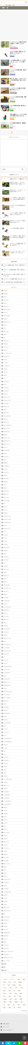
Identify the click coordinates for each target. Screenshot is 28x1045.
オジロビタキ (6, 450)
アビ (4, 337)
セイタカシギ (6, 679)
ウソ (4, 378)
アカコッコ (6, 306)
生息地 (5, 999)
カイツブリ (6, 456)
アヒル (4, 334)
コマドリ (5, 613)
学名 (22, 987)
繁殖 (11, 1001)
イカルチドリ (6, 356)
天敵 (11, 987)
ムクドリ (5, 898)
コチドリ (5, 594)
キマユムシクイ (7, 516)
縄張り (5, 1001)
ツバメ (4, 735)
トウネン (5, 748)
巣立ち (5, 993)
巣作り (19, 990)
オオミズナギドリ (7, 425)
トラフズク (6, 760)
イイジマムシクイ (7, 353)
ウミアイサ (6, 381)
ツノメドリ (6, 732)
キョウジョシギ (7, 519)
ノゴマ (4, 769)
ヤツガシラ (6, 920)
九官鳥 (4, 964)
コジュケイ (12, 101)
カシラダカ (6, 466)
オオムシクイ (6, 428)
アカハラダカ (6, 315)
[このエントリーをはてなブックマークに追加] (14, 1043)
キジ (11, 127)
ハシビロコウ (6, 798)
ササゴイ (5, 635)
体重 (19, 979)
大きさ (5, 987)
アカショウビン (7, 309)
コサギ (4, 582)
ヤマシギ (5, 929)
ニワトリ (5, 766)
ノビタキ (5, 776)
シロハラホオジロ (7, 666)
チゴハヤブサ (6, 713)
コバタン (5, 603)
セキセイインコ (7, 682)
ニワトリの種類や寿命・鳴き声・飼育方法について (14, 265)
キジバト (5, 506)
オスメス (12, 979)
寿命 (10, 990)
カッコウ (5, 469)
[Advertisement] (14, 26)
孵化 (5, 990)
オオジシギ (6, 412)
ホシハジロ (6, 857)
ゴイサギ (5, 625)
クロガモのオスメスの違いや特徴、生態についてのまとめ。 (14, 275)
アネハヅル (6, 331)
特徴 (20, 996)
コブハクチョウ (7, 607)
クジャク (5, 538)
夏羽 (20, 985)
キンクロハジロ (7, 522)
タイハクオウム (7, 697)
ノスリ (4, 773)
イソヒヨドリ (6, 365)
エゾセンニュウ (7, 400)
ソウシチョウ (6, 694)
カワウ (4, 484)
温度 (10, 996)
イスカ (4, 359)
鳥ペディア (5, 2)
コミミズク (12, 74)
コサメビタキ (6, 585)
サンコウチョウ (7, 644)
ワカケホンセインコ (8, 957)
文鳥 (4, 967)
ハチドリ (5, 810)
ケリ (4, 563)
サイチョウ (6, 632)
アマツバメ (6, 347)
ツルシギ (5, 744)
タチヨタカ (6, 707)
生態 (11, 999)
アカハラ (5, 312)
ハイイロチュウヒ (7, 779)
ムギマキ (5, 895)
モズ (4, 913)
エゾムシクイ (6, 406)
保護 (24, 979)
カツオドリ (6, 472)
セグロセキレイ (7, 685)
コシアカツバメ (13, 92)
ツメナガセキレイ (7, 738)
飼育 (10, 1007)
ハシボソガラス (7, 804)
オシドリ (5, 447)
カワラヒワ (6, 491)
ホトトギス (6, 860)
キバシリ (5, 509)
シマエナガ (6, 654)
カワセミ (5, 488)
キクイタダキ (6, 500)
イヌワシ (5, 369)
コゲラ (4, 578)
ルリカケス (6, 948)
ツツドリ (5, 729)
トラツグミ (6, 757)
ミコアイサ (6, 882)
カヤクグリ (6, 478)
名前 (9, 985)
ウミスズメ (6, 391)
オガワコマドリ (7, 441)
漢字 (15, 996)
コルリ (4, 622)
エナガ (4, 409)
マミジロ (5, 876)
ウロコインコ (6, 397)
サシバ (4, 641)
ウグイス (5, 372)
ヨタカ (4, 942)
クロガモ (5, 550)
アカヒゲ (5, 318)
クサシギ (5, 535)
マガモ (4, 866)
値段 (5, 982)
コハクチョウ (6, 600)
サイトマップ (6, 1026)
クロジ (4, 553)
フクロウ (5, 838)
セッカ (4, 688)
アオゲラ (5, 290)
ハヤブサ (5, 813)
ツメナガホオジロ (7, 741)
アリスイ (5, 350)
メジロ (4, 904)
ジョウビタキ (6, 672)
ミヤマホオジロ (7, 892)
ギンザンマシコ (7, 528)
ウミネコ (5, 394)
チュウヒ (5, 719)
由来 (16, 999)
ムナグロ (5, 901)
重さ (19, 1004)
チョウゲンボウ (7, 722)
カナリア (5, 475)
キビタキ (5, 513)
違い (14, 1004)
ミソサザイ (6, 888)
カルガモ (12, 84)
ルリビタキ (6, 954)
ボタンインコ (6, 863)
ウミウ (4, 384)
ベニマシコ (6, 848)
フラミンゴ (6, 841)
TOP (3, 5)
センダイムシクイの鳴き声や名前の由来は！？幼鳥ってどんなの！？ (18, 43)
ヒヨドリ (12, 56)
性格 (16, 993)
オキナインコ (6, 444)
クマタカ (5, 544)
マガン (4, 870)
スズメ (4, 675)
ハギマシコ (6, 785)
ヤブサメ (5, 923)
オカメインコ (6, 437)
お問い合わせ (6, 1023)
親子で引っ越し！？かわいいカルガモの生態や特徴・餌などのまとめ (18, 80)
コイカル (5, 566)
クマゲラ (5, 541)
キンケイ (5, 525)
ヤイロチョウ (6, 917)
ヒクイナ (5, 820)
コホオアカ (6, 610)
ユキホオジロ (6, 932)
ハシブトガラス (7, 801)
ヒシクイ (5, 823)
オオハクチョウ (7, 416)
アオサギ (5, 293)
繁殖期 (16, 1001)
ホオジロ (5, 854)
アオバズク (6, 300)
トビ (11, 66)
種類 (21, 999)
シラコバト (6, 660)
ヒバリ (4, 826)
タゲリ (4, 704)
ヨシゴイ (5, 939)
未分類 (4, 970)
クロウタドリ (6, 547)
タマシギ (5, 710)
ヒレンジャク (6, 832)
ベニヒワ (5, 845)
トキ (4, 751)
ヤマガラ (5, 926)
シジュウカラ (6, 647)
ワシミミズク (6, 960)
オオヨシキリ (6, 431)
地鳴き (14, 985)
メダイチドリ (6, 907)
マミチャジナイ (7, 879)
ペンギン (5, 851)
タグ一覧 (24, 1010)
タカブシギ (6, 701)
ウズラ (4, 375)
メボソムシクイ (7, 910)
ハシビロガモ (6, 794)
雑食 (24, 1004)
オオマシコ (6, 422)
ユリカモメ (6, 935)
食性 (5, 1007)
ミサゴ (11, 110)
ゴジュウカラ (6, 628)
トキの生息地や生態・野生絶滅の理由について (14, 282)
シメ (4, 657)
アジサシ (5, 325)
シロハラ (5, 663)
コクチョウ (6, 575)
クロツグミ (6, 556)
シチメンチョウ (7, 650)
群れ (22, 1001)
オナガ (4, 453)
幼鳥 (11, 993)
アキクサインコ (7, 322)
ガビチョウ (6, 494)
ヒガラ (4, 816)
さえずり (5, 979)
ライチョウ (6, 945)
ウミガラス (6, 387)
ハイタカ (5, 782)
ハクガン (5, 788)
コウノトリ (6, 569)
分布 (15, 982)
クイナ (4, 531)
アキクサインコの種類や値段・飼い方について (14, 279)
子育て (16, 987)
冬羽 (10, 982)
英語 (9, 1004)
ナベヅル (5, 763)
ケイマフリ (6, 560)
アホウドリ (6, 340)
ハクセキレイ (6, 791)
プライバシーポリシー (8, 1030)
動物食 (20, 982)
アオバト (5, 303)
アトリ (4, 328)
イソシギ (5, 362)
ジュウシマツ (6, 669)
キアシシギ (6, 497)
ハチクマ (5, 807)
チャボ (4, 716)
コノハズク (6, 597)
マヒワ (4, 873)
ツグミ (4, 726)
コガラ (4, 572)
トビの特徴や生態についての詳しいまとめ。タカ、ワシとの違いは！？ (18, 62)
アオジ (4, 297)
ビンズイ (5, 835)
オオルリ (5, 434)
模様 (21, 993)
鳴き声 (19, 1007)
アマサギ (5, 344)
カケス (4, 459)
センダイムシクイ (13, 48)
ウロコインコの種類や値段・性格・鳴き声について (14, 270)
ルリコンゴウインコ (8, 951)
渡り (5, 996)
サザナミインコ (7, 638)
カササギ (5, 462)
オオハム (5, 419)
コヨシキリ (6, 619)
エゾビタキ (6, 403)
